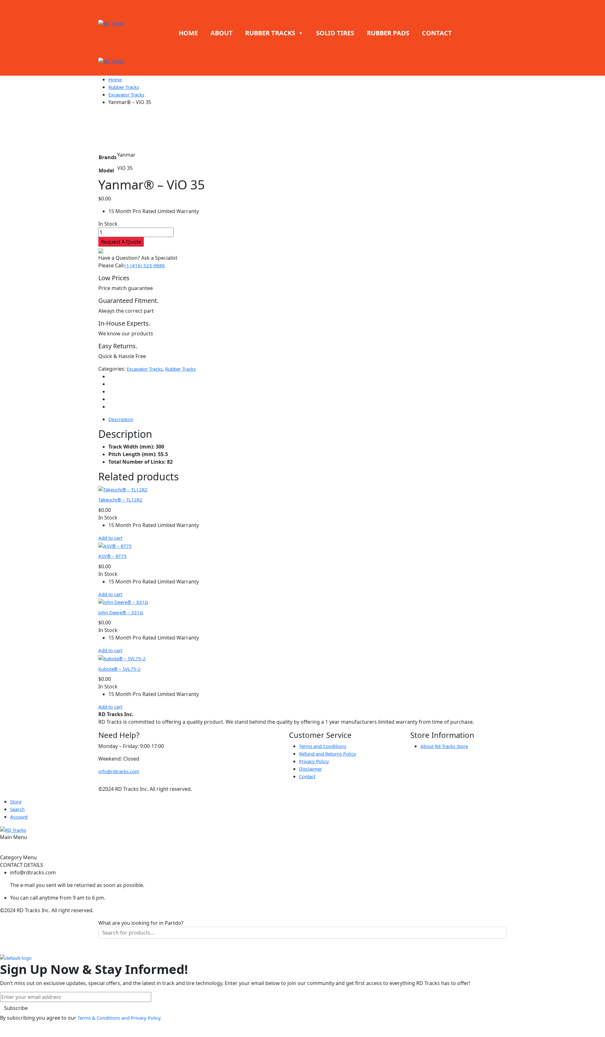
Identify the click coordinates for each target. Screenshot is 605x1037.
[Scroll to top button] (591, 1023)
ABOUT (221, 33)
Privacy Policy (314, 761)
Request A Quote (121, 241)
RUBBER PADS (388, 33)
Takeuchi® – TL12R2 (120, 499)
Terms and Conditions (322, 746)
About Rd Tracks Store (444, 746)
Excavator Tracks (126, 94)
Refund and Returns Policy (327, 753)
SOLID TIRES (335, 33)
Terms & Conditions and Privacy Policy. (120, 1018)
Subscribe (16, 1008)
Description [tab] (120, 419)
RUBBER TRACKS (270, 33)
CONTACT (437, 33)
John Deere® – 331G (120, 612)
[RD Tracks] (111, 23)
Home (115, 79)
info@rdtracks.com (118, 771)
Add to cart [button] (110, 538)
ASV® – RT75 (112, 556)
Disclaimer (310, 769)
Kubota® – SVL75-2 (119, 669)
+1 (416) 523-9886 (144, 265)
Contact (307, 776)
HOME (188, 33)
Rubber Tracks (123, 87)
